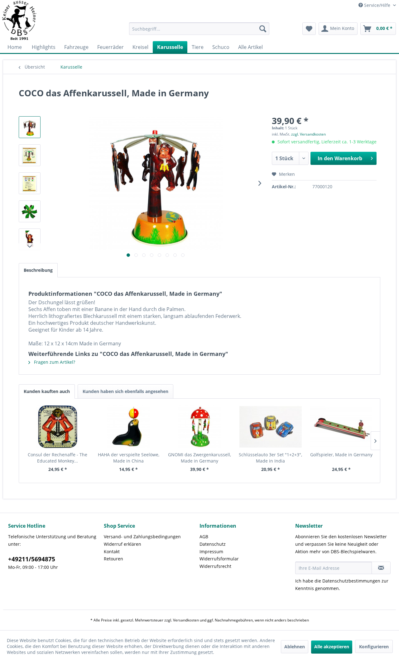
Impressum (211, 551)
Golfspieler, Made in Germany (341, 455)
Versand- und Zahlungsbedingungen (142, 537)
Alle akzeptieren (331, 647)
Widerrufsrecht (215, 566)
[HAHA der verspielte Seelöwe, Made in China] (128, 427)
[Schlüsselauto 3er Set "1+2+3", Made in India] (270, 427)
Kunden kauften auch (47, 391)
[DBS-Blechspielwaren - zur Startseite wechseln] (19, 20)
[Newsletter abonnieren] (381, 568)
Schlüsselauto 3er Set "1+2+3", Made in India (270, 458)
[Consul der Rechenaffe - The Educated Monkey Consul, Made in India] (57, 427)
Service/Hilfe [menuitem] (377, 5)
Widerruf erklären (122, 544)
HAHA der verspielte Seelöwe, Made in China (128, 458)
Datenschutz (213, 544)
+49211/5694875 (31, 559)
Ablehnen (294, 647)
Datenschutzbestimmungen (351, 581)
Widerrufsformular (219, 559)
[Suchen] (262, 28)
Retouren (113, 559)
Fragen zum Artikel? (54, 362)
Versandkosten (186, 620)
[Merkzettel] (309, 28)
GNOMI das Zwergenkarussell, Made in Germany (199, 458)
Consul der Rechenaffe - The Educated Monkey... (57, 458)
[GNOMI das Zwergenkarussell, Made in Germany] (199, 427)
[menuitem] (199, 28)
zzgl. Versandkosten (308, 134)
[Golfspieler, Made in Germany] (341, 427)
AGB (204, 537)
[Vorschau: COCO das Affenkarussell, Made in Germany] (30, 127)
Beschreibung (38, 270)
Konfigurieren (374, 647)
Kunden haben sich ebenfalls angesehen (125, 391)
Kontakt (112, 551)
